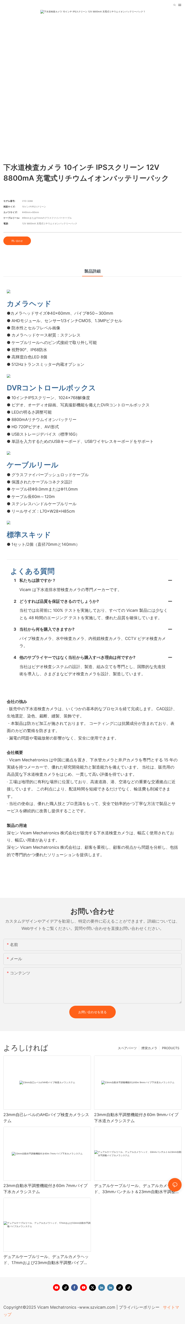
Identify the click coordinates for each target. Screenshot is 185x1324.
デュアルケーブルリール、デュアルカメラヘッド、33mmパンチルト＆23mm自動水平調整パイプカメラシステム (136, 1189)
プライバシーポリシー (140, 1307)
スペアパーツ (127, 1048)
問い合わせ (17, 240)
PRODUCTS (170, 1048)
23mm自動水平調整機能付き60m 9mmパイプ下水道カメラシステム (136, 1117)
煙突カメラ (149, 1048)
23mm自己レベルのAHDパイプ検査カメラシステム (46, 1117)
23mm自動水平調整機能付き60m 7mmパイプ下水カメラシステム (45, 1188)
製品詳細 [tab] (92, 271)
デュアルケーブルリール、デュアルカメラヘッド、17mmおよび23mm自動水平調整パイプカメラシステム (46, 1260)
